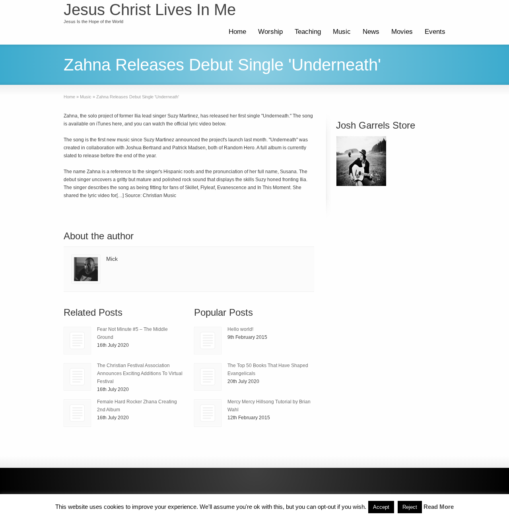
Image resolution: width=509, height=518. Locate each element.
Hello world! (240, 329)
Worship (270, 31)
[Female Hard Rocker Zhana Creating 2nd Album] (77, 413)
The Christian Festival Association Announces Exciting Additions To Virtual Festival (140, 373)
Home (237, 31)
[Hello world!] (207, 340)
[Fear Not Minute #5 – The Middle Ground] (77, 340)
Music (342, 31)
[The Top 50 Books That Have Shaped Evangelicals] (207, 377)
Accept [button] (381, 507)
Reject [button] (409, 507)
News (371, 31)
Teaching (308, 31)
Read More (439, 506)
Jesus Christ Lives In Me (150, 9)
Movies (402, 31)
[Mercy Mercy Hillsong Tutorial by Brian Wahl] (207, 413)
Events (435, 31)
